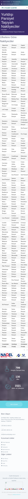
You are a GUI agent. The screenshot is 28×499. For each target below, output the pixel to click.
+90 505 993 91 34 (16, 1)
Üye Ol (17, 4)
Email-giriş (4, 465)
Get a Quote (14, 404)
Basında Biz (5, 451)
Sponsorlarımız (6, 449)
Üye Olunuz (5, 458)
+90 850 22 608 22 (6, 1)
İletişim (4, 444)
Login (3, 463)
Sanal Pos (4, 460)
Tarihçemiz (5, 447)
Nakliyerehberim (16, 494)
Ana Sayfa (4, 29)
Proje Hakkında (6, 442)
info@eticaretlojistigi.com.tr (8, 4)
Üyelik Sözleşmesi (14, 475)
